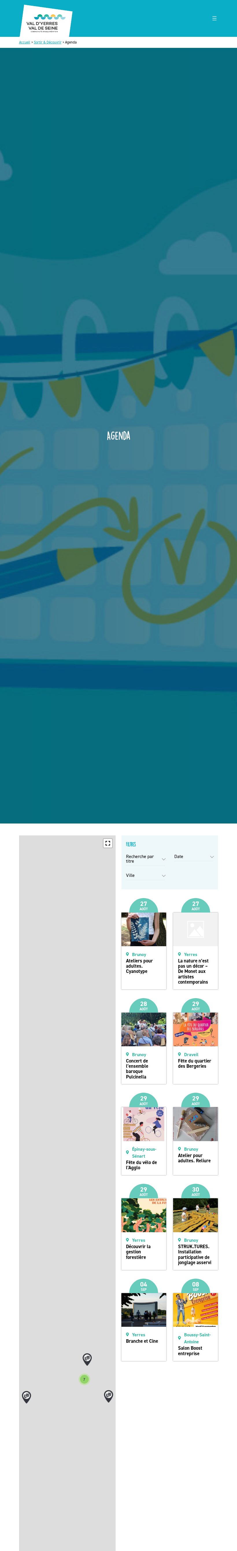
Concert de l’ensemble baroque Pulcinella (137, 1068)
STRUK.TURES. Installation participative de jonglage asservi (194, 1254)
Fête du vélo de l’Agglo (141, 1165)
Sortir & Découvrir (48, 42)
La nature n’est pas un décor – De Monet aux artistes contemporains (193, 971)
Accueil (24, 42)
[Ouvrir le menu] (214, 18)
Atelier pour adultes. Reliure (194, 1158)
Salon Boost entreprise (190, 1350)
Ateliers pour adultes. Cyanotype (139, 966)
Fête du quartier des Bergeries (194, 1063)
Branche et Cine (142, 1341)
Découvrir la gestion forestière (138, 1252)
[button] (107, 843)
